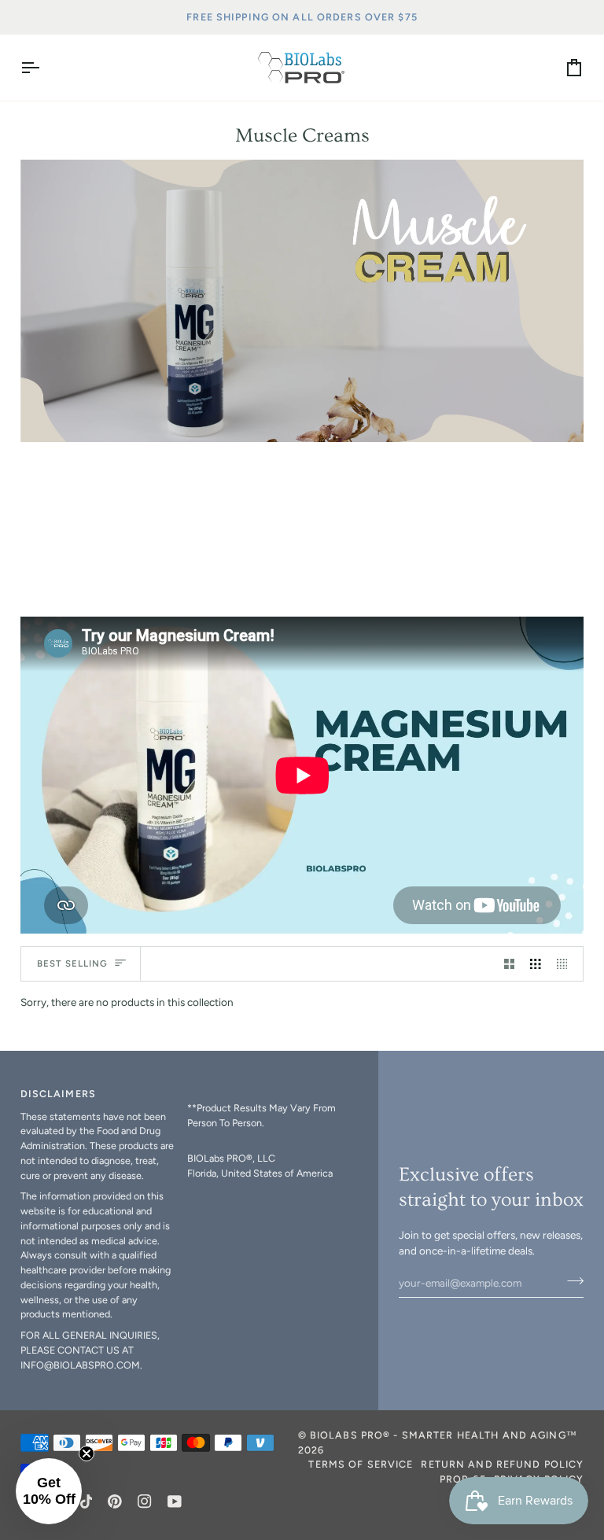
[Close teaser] (86, 1453)
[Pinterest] (115, 1501)
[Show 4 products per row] (566, 964)
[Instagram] (145, 1501)
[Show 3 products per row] (535, 964)
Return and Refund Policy (502, 1464)
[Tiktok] (86, 1501)
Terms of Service (360, 1464)
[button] (264, 1091)
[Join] (571, 1280)
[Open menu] (44, 68)
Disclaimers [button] (58, 1094)
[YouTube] (175, 1501)
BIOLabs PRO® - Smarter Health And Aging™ (443, 1435)
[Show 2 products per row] (509, 964)
